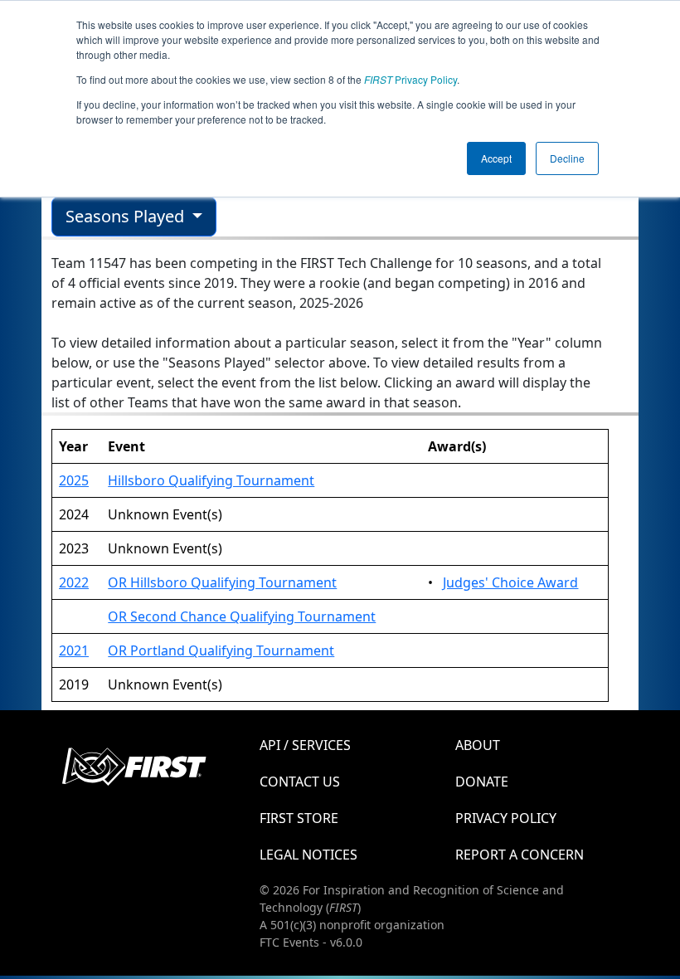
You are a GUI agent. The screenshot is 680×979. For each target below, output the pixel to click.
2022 (74, 582)
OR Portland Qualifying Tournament (221, 650)
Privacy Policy (410, 79)
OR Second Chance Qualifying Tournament (242, 616)
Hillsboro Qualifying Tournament (211, 480)
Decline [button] (567, 158)
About (477, 745)
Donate (481, 781)
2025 (74, 480)
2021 (74, 650)
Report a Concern (519, 854)
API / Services (305, 745)
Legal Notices (308, 854)
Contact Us (300, 781)
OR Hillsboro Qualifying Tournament (222, 582)
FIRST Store (299, 818)
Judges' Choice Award (510, 582)
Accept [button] (496, 158)
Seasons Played (127, 216)
